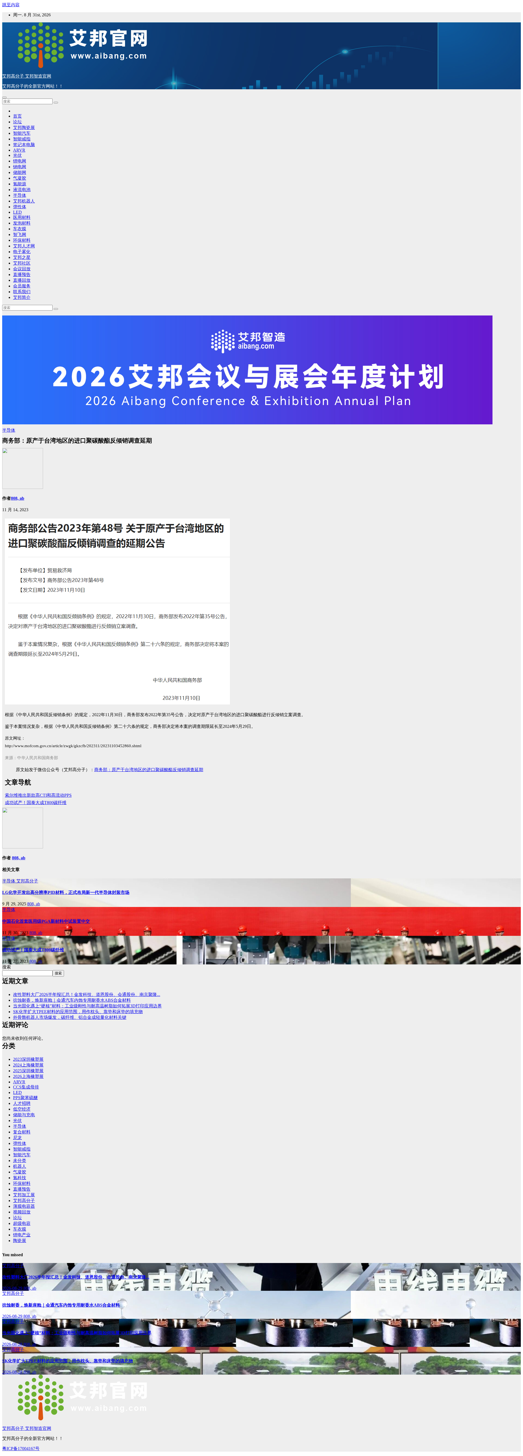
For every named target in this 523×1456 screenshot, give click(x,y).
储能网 (19, 172)
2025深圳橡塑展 (28, 1070)
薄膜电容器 (24, 1206)
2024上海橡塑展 (28, 1065)
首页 (17, 116)
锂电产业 (22, 1235)
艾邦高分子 (27, 881)
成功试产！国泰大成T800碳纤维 (35, 802)
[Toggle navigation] (4, 97)
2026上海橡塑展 (28, 1076)
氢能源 (19, 184)
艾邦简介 (22, 297)
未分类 (19, 1160)
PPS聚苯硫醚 (25, 1097)
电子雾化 (22, 251)
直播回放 (22, 280)
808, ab (17, 498)
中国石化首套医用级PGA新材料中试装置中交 (46, 921)
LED (17, 212)
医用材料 (22, 217)
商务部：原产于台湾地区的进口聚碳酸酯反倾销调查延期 (148, 769)
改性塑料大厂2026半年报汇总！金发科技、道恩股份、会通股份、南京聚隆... (86, 994)
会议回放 (22, 268)
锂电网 (19, 161)
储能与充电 (24, 1114)
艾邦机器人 (24, 201)
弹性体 (19, 206)
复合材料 (22, 1132)
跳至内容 (11, 4)
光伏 (17, 155)
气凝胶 (19, 178)
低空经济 (22, 1109)
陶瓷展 (19, 1240)
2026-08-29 (12, 1288)
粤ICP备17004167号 (20, 1448)
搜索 (6, 967)
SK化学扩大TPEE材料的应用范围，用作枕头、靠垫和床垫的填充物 (78, 1011)
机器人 (19, 1166)
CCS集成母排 (26, 1087)
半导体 (19, 195)
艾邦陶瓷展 (24, 127)
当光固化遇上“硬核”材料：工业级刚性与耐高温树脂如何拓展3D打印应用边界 (87, 1006)
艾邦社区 (22, 263)
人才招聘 (22, 1103)
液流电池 (22, 189)
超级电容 (22, 1223)
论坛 (17, 121)
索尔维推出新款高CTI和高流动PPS (38, 795)
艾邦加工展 (24, 1195)
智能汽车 (22, 133)
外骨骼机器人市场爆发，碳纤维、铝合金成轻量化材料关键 (69, 1017)
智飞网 (19, 234)
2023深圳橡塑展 (28, 1059)
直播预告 (22, 274)
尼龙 (17, 1137)
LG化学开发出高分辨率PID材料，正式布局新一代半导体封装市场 (65, 892)
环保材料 (22, 240)
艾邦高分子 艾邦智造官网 (26, 76)
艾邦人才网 (24, 246)
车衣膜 (19, 228)
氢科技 (19, 1177)
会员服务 (22, 286)
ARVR (19, 150)
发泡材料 (22, 223)
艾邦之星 (22, 257)
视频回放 (22, 1212)
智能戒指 (22, 139)
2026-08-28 (12, 1344)
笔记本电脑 (24, 144)
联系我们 (22, 291)
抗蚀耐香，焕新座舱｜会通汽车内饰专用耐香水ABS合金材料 (72, 1000)
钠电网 (19, 166)
